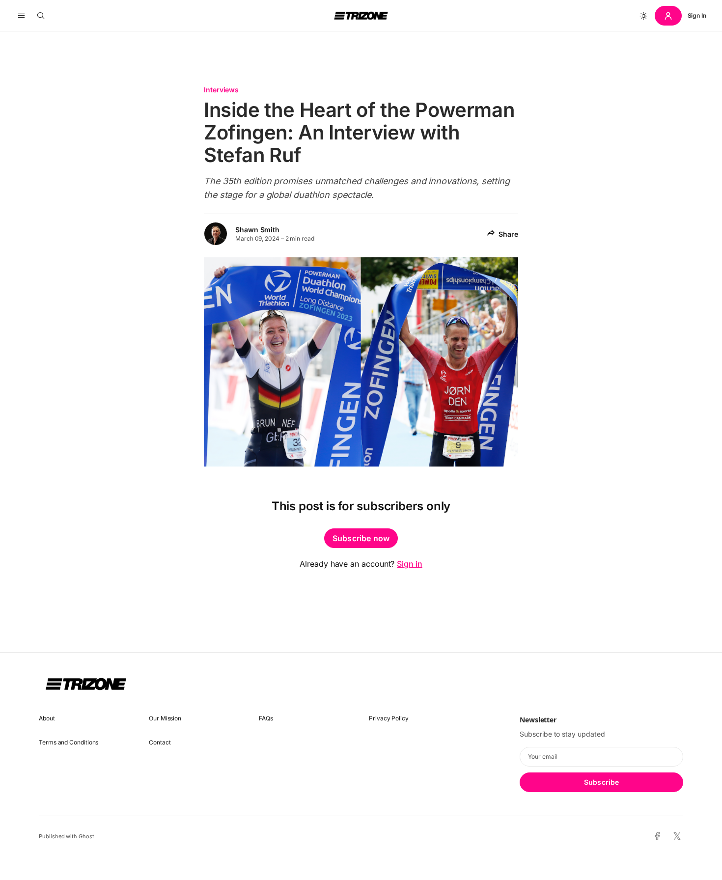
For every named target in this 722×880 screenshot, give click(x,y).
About (47, 718)
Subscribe (601, 782)
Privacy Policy (389, 718)
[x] (677, 836)
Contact (159, 742)
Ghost (86, 836)
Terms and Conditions (68, 742)
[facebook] (657, 836)
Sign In (697, 15)
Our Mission (165, 718)
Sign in (409, 564)
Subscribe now (361, 538)
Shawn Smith (257, 229)
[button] (21, 15)
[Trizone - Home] (361, 16)
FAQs (266, 718)
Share (508, 234)
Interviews (221, 89)
